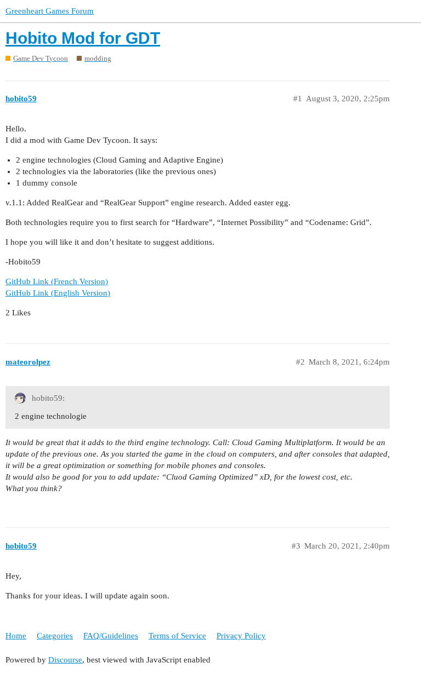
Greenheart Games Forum (49, 11)
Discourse (65, 659)
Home (15, 635)
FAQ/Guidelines (110, 635)
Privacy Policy (241, 635)
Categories (55, 635)
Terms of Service (177, 635)
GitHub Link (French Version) (56, 281)
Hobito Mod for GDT (82, 38)
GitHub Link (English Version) (57, 293)
